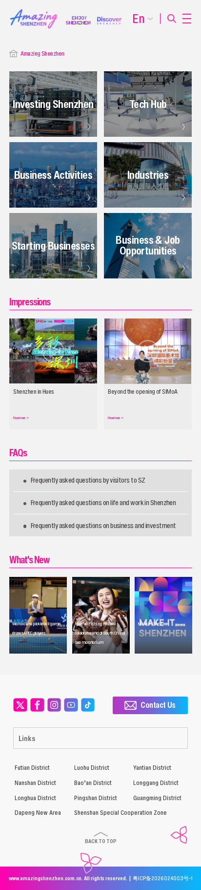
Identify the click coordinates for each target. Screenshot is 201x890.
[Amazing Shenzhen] (38, 12)
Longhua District (35, 798)
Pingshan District (95, 798)
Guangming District (157, 798)
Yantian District (152, 767)
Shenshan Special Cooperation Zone (120, 812)
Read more (20, 418)
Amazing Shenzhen (42, 53)
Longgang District (156, 783)
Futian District (32, 767)
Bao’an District (93, 783)
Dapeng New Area (38, 812)
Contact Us (158, 705)
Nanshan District (35, 783)
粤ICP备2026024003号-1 (163, 878)
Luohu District (91, 767)
